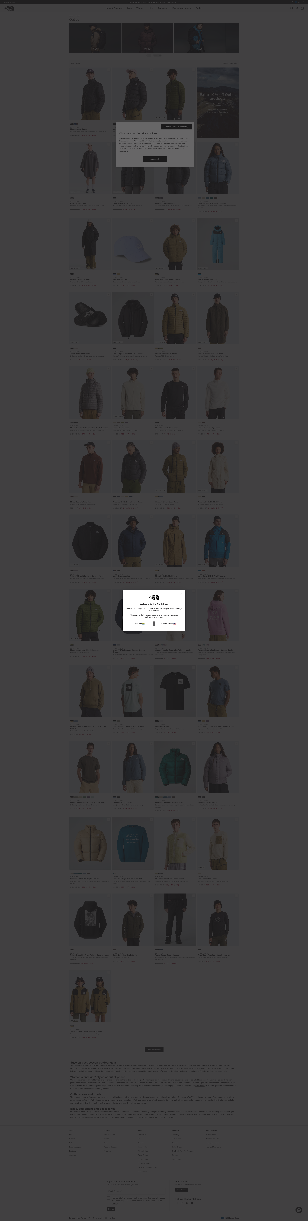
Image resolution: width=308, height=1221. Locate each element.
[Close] (180, 594)
